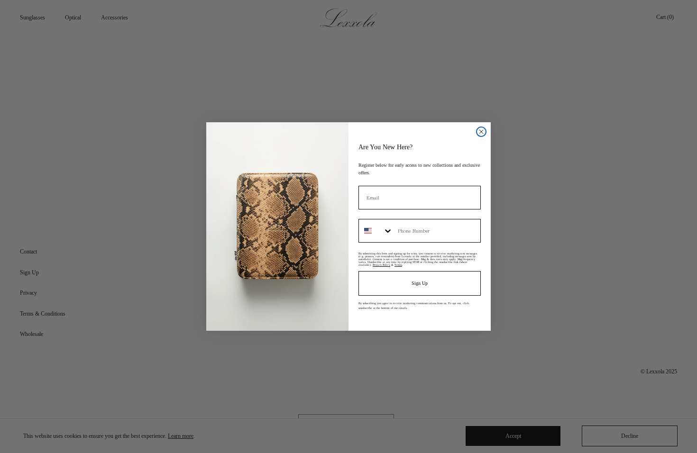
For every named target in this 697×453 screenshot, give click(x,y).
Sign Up (420, 283)
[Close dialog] (481, 131)
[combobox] (376, 230)
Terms (398, 264)
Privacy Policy (381, 264)
